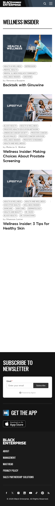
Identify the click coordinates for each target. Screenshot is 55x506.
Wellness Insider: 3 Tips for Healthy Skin (26, 226)
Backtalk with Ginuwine (23, 85)
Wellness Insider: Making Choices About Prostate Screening (24, 156)
